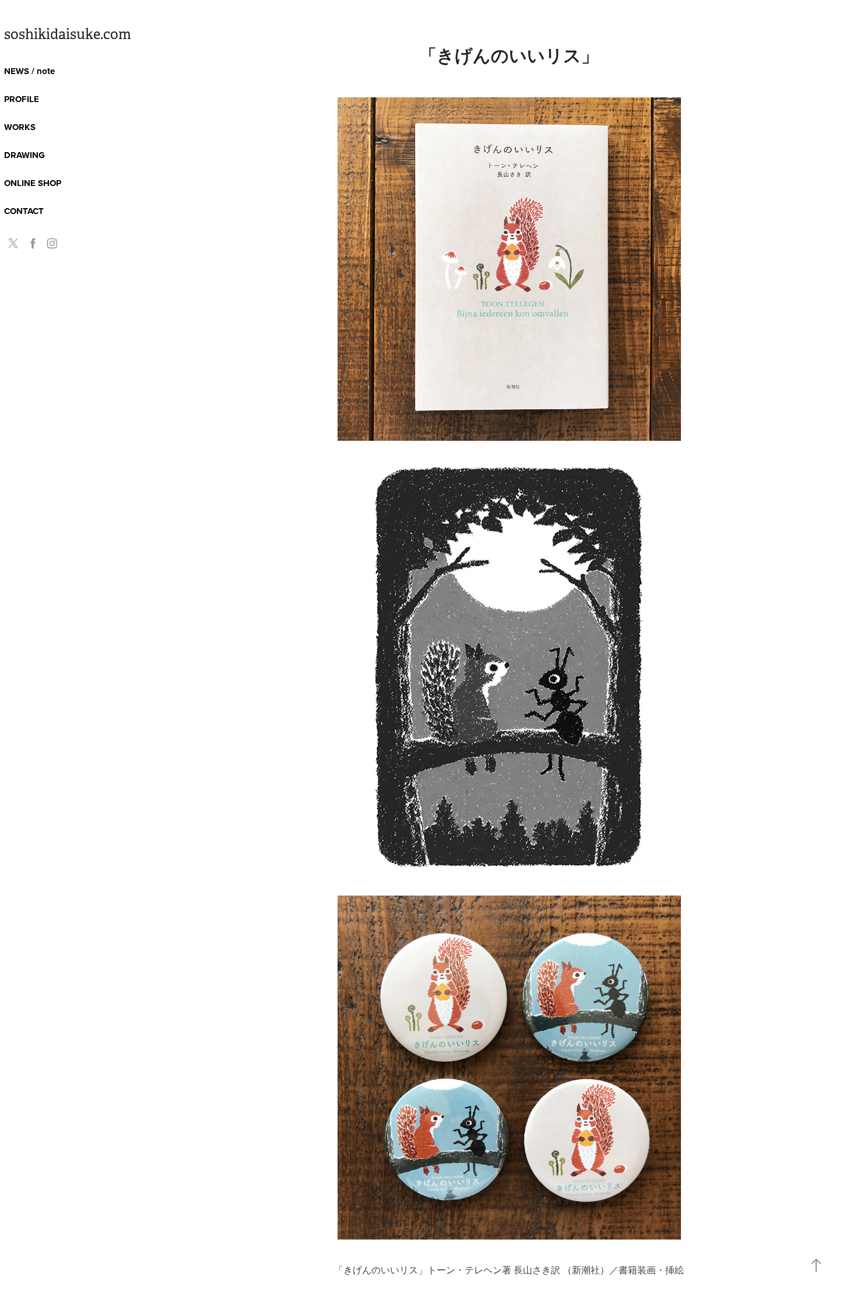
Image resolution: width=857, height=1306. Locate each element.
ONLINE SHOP (32, 183)
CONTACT (24, 211)
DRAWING (24, 155)
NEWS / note (29, 71)
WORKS (20, 127)
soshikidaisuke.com (67, 34)
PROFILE (21, 99)
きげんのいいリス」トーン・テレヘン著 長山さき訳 (453, 1269)
